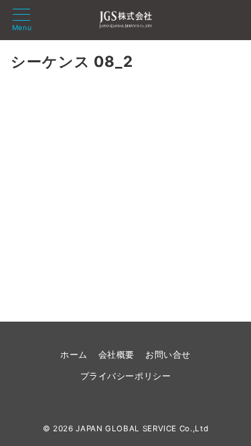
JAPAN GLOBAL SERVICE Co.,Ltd (142, 428)
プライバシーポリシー (125, 376)
